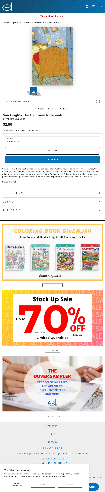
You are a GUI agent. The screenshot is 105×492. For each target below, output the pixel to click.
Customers (52, 426)
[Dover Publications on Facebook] (37, 463)
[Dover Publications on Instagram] (54, 463)
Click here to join (52, 416)
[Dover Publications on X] (42, 463)
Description (13, 193)
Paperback (15, 23)
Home (6, 23)
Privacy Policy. (59, 476)
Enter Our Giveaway (52, 285)
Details (9, 202)
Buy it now (52, 159)
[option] (52, 16)
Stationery (25, 23)
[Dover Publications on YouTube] (60, 463)
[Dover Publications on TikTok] (65, 463)
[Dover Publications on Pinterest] (48, 463)
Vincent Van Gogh (15, 119)
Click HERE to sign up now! (52, 458)
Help (52, 434)
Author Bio (12, 210)
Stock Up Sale (52, 350)
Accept (43, 484)
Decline (69, 484)
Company (52, 442)
